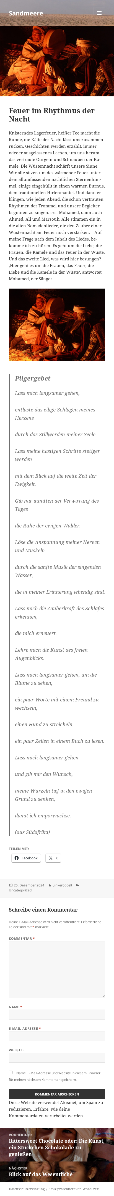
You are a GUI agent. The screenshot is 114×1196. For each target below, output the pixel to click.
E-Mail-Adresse (25, 1028)
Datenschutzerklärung (27, 1189)
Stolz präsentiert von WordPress (74, 1189)
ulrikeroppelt (62, 885)
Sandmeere (26, 13)
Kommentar (22, 938)
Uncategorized (20, 890)
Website (16, 1050)
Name (15, 1007)
